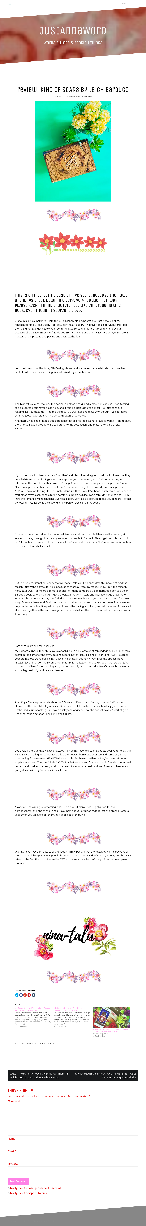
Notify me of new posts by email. (29, 1193)
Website (13, 1163)
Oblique (42, 1221)
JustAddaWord (73, 30)
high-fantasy (41, 1043)
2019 (21, 1043)
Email (12, 1151)
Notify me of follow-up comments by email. (35, 1188)
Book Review (88, 96)
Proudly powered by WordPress (20, 1221)
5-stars (34, 1043)
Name (12, 1138)
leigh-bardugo (50, 1043)
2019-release (27, 1043)
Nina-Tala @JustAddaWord (73, 96)
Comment (14, 1101)
